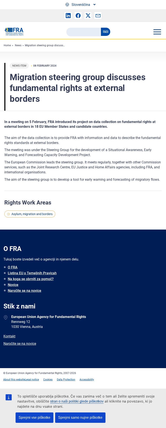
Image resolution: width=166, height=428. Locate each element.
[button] (68, 15)
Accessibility (87, 379)
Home (7, 45)
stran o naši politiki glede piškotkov (77, 401)
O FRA (13, 267)
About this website (14, 379)
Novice (13, 285)
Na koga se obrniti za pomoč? (31, 279)
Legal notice (32, 379)
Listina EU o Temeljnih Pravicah (32, 273)
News (18, 45)
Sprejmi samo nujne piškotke (80, 417)
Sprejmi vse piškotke (34, 417)
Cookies (48, 379)
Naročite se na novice (24, 291)
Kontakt (9, 336)
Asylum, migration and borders (32, 214)
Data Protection (66, 379)
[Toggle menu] (157, 31)
